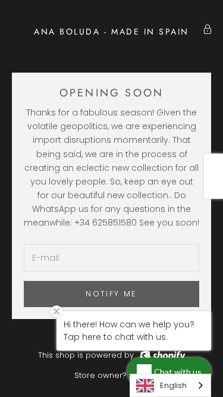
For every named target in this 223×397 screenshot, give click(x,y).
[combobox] (170, 385)
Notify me (111, 293)
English (173, 385)
